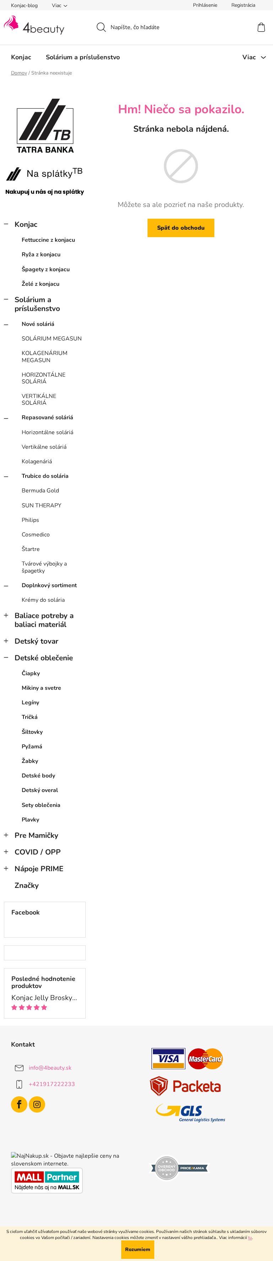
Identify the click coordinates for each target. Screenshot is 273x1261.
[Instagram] (37, 1104)
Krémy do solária (43, 600)
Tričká (30, 717)
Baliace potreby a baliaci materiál (44, 620)
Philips (30, 520)
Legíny (30, 702)
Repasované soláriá (47, 417)
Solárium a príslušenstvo (37, 304)
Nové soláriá (38, 324)
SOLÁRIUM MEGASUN (52, 339)
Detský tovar (36, 641)
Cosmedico (36, 535)
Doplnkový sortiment (49, 585)
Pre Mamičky (36, 835)
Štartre (31, 549)
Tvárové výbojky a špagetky (44, 567)
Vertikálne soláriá (44, 447)
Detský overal (40, 790)
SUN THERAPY (41, 505)
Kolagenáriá (37, 461)
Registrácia (243, 5)
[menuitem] (21, 57)
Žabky (30, 761)
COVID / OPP (38, 852)
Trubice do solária (45, 476)
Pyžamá (32, 746)
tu (250, 1237)
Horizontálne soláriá (47, 432)
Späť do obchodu (181, 228)
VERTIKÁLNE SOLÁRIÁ (39, 399)
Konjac (26, 224)
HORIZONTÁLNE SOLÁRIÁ (43, 378)
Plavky (30, 820)
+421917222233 (52, 1084)
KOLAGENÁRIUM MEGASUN (45, 356)
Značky (27, 885)
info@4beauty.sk (50, 1068)
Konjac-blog (24, 5)
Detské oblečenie (44, 658)
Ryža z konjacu (41, 254)
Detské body (38, 776)
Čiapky (31, 673)
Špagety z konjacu (46, 269)
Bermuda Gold (40, 491)
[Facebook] (19, 1104)
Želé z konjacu (40, 284)
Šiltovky (32, 732)
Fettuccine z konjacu (48, 240)
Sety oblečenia (41, 805)
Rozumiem (137, 1249)
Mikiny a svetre (41, 688)
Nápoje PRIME (39, 869)
